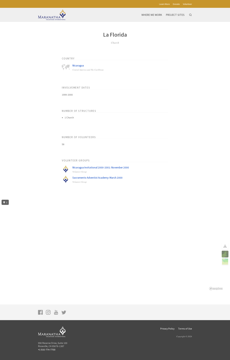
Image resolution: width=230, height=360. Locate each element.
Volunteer (187, 4)
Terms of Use (185, 328)
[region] (115, 245)
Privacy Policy (167, 328)
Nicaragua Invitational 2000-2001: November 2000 (100, 167)
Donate (176, 4)
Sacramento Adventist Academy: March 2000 (97, 177)
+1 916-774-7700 (46, 349)
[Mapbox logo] (216, 288)
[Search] (190, 14)
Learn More (164, 4)
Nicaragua (78, 65)
